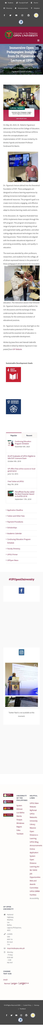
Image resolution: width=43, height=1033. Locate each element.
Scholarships (12, 527)
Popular (13, 435)
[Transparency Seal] (33, 1015)
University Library (33, 822)
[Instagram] (21, 652)
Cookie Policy (27, 1005)
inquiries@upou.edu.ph (10, 948)
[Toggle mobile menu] (38, 40)
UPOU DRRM (35, 891)
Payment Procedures (15, 522)
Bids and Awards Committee (34, 884)
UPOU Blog (34, 842)
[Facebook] (21, 591)
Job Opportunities (35, 875)
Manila (19, 816)
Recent (29, 435)
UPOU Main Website (34, 805)
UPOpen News (12, 560)
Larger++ (24, 983)
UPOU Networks (33, 815)
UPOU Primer (12, 554)
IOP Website (17, 349)
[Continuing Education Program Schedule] (10, 442)
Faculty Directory (13, 548)
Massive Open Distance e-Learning (34, 833)
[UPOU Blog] (26, 1015)
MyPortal (33, 810)
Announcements (35, 845)
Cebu (18, 830)
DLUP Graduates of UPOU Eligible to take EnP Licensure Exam (21, 457)
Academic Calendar (14, 533)
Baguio (19, 827)
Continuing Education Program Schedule (23, 442)
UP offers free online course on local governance (21, 470)
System (19, 805)
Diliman (19, 809)
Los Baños (20, 812)
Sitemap (36, 1005)
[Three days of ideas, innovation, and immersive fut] (21, 679)
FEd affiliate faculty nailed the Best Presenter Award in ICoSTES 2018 (24, 494)
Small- (5, 980)
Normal (7, 983)
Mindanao (20, 823)
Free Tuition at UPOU (16, 481)
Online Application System (34, 852)
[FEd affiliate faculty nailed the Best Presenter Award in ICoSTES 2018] (10, 492)
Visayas (19, 819)
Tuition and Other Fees (16, 516)
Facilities (33, 895)
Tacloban (20, 834)
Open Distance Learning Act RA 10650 (34, 864)
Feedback (23, 1009)
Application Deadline (15, 510)
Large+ (14, 983)
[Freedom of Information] (20, 1019)
